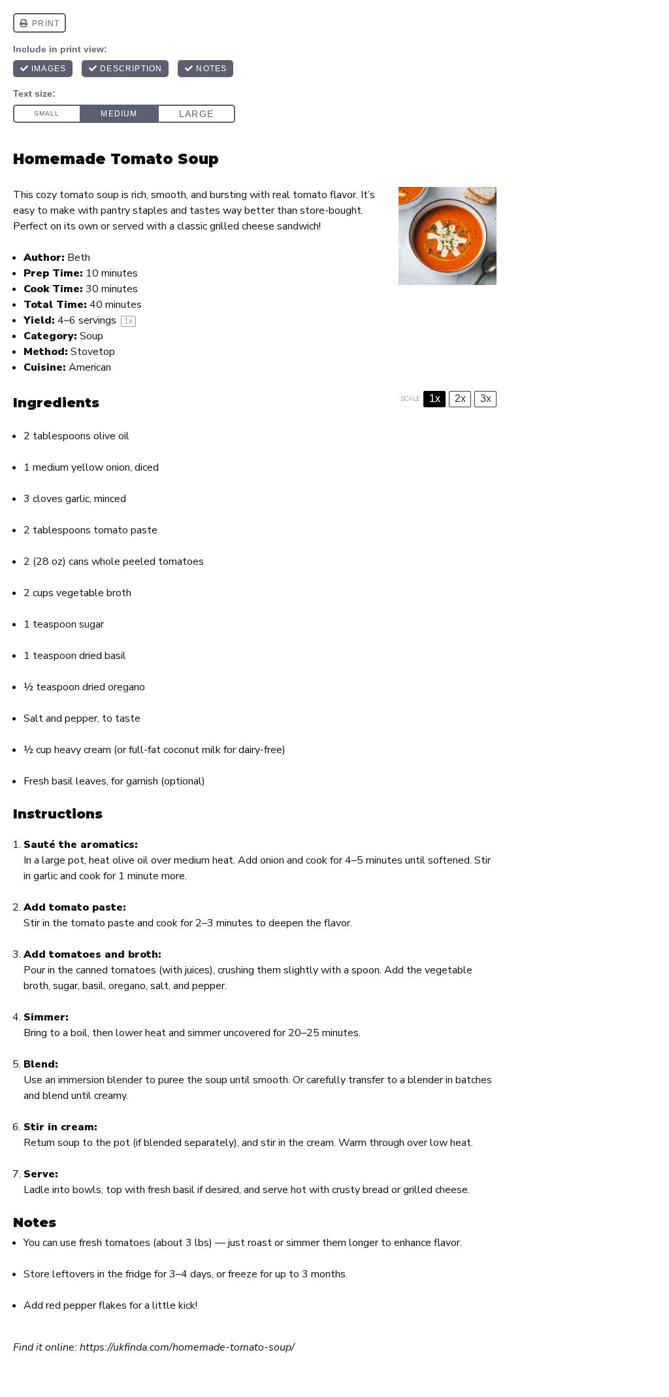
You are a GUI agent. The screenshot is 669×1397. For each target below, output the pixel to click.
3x (485, 398)
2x (460, 398)
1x (434, 398)
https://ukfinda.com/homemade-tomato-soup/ (187, 1347)
